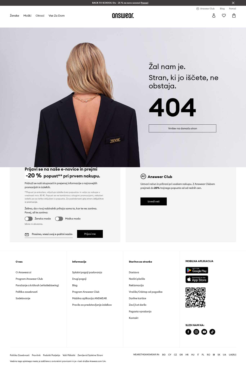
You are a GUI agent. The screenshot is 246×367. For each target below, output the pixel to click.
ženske (14, 15)
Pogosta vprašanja (140, 311)
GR (181, 354)
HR (187, 354)
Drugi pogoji (79, 278)
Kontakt (133, 318)
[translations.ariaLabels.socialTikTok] (212, 332)
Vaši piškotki (69, 355)
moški (27, 15)
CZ (175, 354)
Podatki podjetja (51, 355)
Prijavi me (90, 234)
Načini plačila (137, 278)
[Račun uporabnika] (214, 15)
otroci (40, 15)
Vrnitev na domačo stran (182, 128)
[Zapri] (233, 3)
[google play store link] (196, 270)
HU (192, 354)
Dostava (134, 272)
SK (219, 354)
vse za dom (57, 15)
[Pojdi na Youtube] (204, 332)
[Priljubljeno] (224, 15)
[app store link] (196, 278)
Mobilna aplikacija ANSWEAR (89, 298)
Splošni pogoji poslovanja (87, 272)
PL (203, 354)
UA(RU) (232, 354)
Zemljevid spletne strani (90, 355)
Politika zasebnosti (26, 291)
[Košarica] (234, 15)
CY (169, 354)
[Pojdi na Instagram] (196, 332)
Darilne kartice (137, 298)
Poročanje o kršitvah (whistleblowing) (37, 285)
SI (214, 354)
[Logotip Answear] (123, 15)
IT (198, 354)
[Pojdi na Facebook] (188, 332)
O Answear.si (23, 272)
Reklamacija (136, 285)
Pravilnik (36, 355)
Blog (74, 285)
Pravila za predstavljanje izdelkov (92, 304)
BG (164, 354)
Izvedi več (154, 201)
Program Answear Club (29, 278)
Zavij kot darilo (137, 304)
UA (224, 354)
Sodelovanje (23, 298)
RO (208, 354)
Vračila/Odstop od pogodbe (145, 291)
